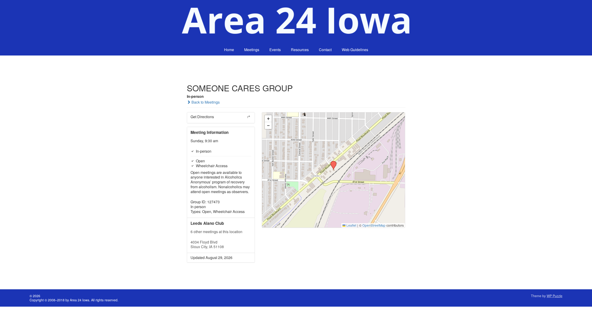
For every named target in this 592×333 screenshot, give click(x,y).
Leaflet (350, 225)
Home (229, 49)
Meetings (251, 49)
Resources (300, 49)
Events (275, 49)
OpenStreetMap (373, 225)
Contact (325, 49)
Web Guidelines (355, 49)
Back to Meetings (205, 102)
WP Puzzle (554, 295)
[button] (331, 162)
